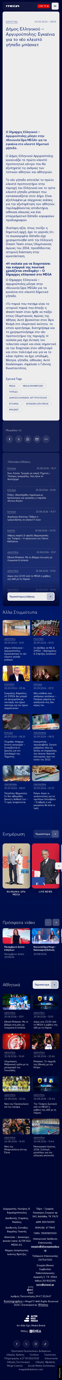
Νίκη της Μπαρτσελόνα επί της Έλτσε (15, 1149)
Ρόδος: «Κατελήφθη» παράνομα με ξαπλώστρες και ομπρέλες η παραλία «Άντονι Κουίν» (26, 497)
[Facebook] (9, 439)
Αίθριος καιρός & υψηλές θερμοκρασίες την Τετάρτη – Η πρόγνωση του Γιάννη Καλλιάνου (27, 538)
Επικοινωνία (51, 1358)
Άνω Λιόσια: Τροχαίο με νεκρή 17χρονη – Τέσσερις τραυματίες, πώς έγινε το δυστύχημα (29, 476)
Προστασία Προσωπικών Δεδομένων (31, 1351)
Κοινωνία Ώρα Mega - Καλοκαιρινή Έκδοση (45, 948)
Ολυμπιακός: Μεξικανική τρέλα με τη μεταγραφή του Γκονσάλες (16, 1066)
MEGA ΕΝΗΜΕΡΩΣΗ (33, 386)
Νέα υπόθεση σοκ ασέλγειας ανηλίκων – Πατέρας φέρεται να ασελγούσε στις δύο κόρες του (45, 699)
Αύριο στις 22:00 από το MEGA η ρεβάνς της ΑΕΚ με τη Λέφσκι (28, 577)
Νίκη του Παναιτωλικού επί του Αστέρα (16, 1105)
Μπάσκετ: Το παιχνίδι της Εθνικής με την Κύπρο (44, 1064)
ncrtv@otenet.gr (45, 1284)
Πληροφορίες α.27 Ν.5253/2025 (21, 1358)
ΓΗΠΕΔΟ (13, 391)
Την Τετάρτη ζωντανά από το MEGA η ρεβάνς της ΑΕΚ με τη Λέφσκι (45, 1108)
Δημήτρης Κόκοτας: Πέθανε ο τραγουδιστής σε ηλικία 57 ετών (24, 518)
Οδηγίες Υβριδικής (45, 1362)
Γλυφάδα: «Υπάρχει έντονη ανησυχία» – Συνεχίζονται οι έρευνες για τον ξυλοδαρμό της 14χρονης (14, 749)
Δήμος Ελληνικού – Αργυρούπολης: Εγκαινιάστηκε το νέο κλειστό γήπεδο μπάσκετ (15, 653)
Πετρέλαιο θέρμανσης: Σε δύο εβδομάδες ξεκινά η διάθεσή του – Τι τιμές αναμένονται (16, 798)
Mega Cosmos (15, 1365)
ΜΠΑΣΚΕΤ (14, 409)
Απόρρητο (59, 1373)
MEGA (12, 386)
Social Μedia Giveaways (41, 1365)
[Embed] (46, 439)
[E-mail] (37, 439)
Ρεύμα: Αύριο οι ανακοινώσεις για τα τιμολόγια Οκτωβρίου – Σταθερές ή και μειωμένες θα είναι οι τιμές (45, 800)
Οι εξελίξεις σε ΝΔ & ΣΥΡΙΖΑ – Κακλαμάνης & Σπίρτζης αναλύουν (45, 650)
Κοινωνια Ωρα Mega (16, 893)
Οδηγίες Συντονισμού (18, 1362)
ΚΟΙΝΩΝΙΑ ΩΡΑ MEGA (37, 403)
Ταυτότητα (50, 1354)
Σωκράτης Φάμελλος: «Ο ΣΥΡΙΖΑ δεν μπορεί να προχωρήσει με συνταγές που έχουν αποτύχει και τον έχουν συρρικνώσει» (16, 700)
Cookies (34, 1354)
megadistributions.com (31, 1369)
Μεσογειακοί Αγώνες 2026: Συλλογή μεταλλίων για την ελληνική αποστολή (44, 1151)
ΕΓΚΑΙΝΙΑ (14, 403)
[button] (55, 6)
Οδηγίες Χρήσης (15, 1354)
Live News (46, 891)
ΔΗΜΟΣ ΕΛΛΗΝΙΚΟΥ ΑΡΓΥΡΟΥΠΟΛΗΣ (28, 397)
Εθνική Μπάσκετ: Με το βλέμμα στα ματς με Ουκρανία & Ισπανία (16, 1024)
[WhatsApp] (28, 439)
